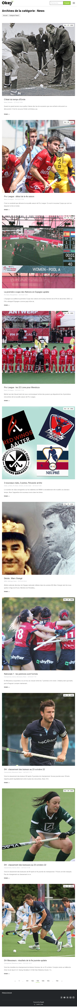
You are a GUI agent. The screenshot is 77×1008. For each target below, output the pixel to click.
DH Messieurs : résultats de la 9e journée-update (25, 960)
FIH (5, 295)
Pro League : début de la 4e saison (19, 196)
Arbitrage (10, 581)
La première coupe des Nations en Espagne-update (26, 292)
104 (43, 981)
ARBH (5, 581)
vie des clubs (27, 485)
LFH (13, 485)
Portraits (10, 102)
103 (37, 981)
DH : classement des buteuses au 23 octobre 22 (25, 865)
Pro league (11, 199)
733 (57, 981)
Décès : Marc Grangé (13, 578)
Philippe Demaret (7, 992)
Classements (8, 772)
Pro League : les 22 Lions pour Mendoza (22, 387)
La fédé (10, 485)
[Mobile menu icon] (74, 3)
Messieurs (20, 677)
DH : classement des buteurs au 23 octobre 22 (24, 769)
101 (27, 981)
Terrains (21, 485)
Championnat (7, 677)
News (5, 102)
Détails (6, 114)
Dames (14, 677)
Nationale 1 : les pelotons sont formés (21, 674)
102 (32, 981)
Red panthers (13, 295)
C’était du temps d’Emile (14, 99)
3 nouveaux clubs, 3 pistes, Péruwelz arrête (23, 483)
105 (48, 981)
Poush (42, 1002)
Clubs (5, 485)
